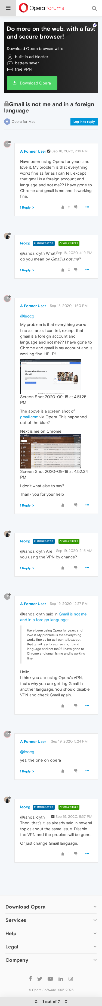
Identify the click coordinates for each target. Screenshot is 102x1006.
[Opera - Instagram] (71, 979)
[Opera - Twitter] (40, 979)
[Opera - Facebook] (31, 978)
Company (16, 960)
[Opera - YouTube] (50, 979)
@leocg (27, 316)
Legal (11, 947)
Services (15, 920)
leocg (25, 243)
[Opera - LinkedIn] (61, 979)
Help (10, 933)
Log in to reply (84, 122)
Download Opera (35, 83)
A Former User (33, 151)
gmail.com (29, 416)
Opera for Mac (23, 122)
